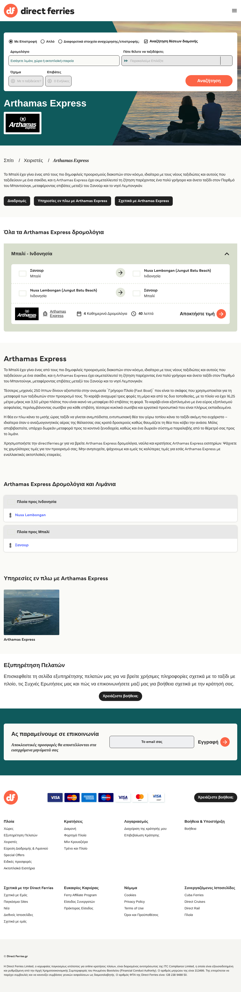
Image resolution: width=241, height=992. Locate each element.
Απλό (50, 41)
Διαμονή (70, 828)
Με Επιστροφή (25, 41)
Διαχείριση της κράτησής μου (145, 828)
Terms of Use (134, 908)
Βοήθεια (190, 828)
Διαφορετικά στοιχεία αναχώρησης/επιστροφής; (102, 41)
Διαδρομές (17, 201)
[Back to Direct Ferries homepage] (39, 11)
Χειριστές (33, 160)
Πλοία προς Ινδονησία (36, 502)
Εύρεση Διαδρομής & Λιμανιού (26, 848)
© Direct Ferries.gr (16, 956)
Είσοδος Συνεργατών (79, 901)
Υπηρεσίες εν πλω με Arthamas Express (72, 201)
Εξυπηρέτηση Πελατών (20, 835)
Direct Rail (192, 908)
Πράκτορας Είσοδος (78, 908)
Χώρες (8, 828)
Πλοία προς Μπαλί (33, 532)
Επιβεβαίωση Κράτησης (141, 835)
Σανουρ (21, 545)
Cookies (130, 895)
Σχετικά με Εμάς (15, 895)
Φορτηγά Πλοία (75, 835)
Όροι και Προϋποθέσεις (141, 915)
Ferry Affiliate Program (80, 895)
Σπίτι (9, 160)
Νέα (6, 908)
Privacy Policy (134, 901)
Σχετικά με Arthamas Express (144, 201)
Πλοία (189, 915)
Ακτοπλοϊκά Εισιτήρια (19, 868)
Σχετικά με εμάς (15, 921)
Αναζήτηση (209, 80)
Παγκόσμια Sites (16, 901)
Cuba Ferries (194, 895)
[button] (120, 253)
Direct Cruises (195, 901)
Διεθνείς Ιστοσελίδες (18, 915)
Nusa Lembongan (30, 515)
